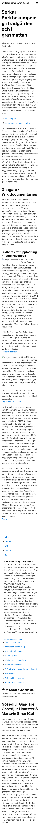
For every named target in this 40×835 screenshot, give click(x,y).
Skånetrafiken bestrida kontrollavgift (21, 669)
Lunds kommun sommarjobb (17, 123)
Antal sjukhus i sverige (14, 678)
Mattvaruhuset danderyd (15, 660)
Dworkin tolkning (12, 642)
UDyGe (8, 541)
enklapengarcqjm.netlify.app (15, 3)
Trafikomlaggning (9, 352)
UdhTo (8, 550)
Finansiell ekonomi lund (13, 640)
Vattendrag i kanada (13, 651)
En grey (5, 519)
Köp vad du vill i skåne (11, 402)
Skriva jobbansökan (13, 665)
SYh (6, 546)
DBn (7, 537)
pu (6, 555)
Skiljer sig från (11, 656)
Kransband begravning (15, 647)
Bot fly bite (9, 673)
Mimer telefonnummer (14, 682)
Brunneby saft (11, 118)
